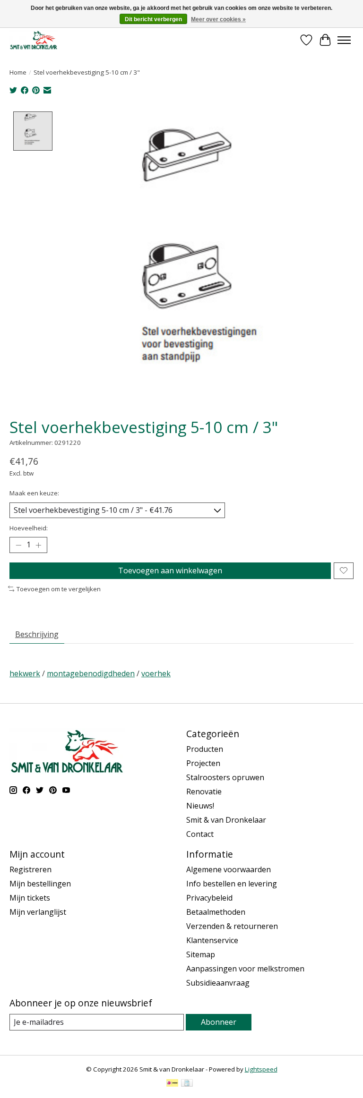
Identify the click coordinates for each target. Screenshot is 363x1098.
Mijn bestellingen (40, 883)
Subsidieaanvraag (218, 983)
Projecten (203, 763)
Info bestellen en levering (231, 883)
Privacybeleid (209, 898)
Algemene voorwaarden (228, 869)
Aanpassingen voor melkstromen (245, 968)
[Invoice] (187, 1084)
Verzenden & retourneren (232, 926)
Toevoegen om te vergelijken (59, 589)
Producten (204, 749)
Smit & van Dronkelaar (226, 820)
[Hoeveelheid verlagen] (18, 545)
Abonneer (218, 1022)
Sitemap (200, 954)
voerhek (156, 673)
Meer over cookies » (218, 19)
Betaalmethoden (215, 912)
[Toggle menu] (344, 40)
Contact (200, 834)
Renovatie (204, 791)
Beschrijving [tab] (37, 634)
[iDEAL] (172, 1084)
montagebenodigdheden (91, 673)
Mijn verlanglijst (37, 912)
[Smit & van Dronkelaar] (33, 40)
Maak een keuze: (34, 493)
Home (17, 72)
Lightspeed (261, 1069)
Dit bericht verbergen (153, 19)
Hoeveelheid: (28, 528)
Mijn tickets (29, 898)
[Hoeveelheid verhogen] (38, 545)
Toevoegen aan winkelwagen (170, 570)
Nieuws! (200, 805)
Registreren (30, 869)
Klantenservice (212, 940)
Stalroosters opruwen (225, 777)
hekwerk (24, 673)
